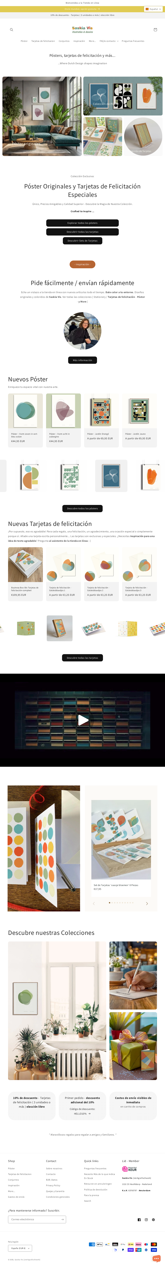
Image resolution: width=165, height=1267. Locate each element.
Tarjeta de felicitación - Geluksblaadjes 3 (136, 589)
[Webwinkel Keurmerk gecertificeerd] (129, 1170)
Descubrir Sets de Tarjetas (82, 240)
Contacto (51, 1174)
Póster (11, 1168)
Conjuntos (13, 1179)
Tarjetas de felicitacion (19, 1174)
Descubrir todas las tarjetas (82, 231)
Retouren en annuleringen (98, 1183)
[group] (121, 848)
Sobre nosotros (54, 1168)
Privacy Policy (53, 1185)
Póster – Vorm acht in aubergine (59, 435)
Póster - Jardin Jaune (135, 434)
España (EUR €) (18, 1248)
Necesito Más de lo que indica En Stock (99, 1176)
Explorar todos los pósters (82, 222)
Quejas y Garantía (55, 1191)
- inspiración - (82, 264)
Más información (82, 360)
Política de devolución (95, 1189)
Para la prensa (91, 1195)
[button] (11, 29)
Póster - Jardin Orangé (98, 434)
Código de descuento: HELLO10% (82, 1111)
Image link (14, 943)
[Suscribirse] (62, 1219)
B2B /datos (52, 1179)
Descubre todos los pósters (82, 508)
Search (87, 1200)
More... (11, 1191)
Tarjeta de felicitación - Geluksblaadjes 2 (98, 589)
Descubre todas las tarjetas (82, 657)
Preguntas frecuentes (95, 1168)
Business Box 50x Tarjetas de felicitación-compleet (25, 589)
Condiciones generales (58, 1196)
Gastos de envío (16, 1196)
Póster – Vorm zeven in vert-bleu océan (24, 435)
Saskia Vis (19, 1259)
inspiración (14, 1185)
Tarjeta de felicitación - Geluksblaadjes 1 (60, 589)
